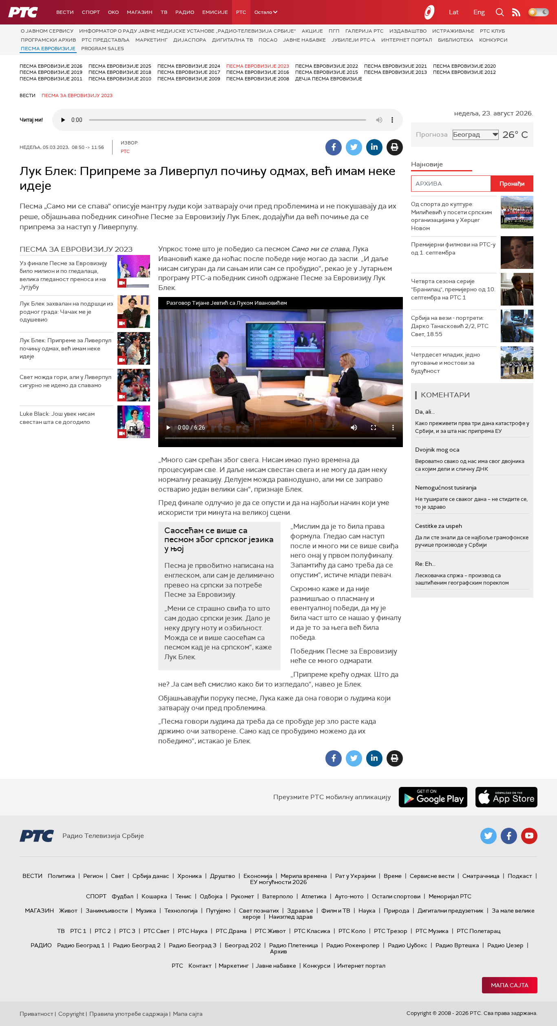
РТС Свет (157, 931)
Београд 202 (243, 945)
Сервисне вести (432, 876)
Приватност (36, 1013)
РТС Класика (312, 931)
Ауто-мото (349, 896)
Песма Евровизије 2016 (257, 72)
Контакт (200, 965)
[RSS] (516, 12)
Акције (312, 31)
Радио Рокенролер (353, 945)
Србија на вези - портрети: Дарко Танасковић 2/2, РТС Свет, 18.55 (449, 325)
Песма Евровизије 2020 (464, 66)
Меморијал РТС (450, 896)
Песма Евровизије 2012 (464, 72)
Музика (146, 910)
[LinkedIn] (374, 147)
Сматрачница (481, 876)
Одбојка (211, 896)
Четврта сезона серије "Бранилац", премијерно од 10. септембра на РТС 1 (453, 289)
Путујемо (218, 910)
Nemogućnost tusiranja (446, 487)
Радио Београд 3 (193, 945)
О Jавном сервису (47, 31)
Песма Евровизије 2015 (326, 72)
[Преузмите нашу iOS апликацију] (506, 797)
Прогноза (432, 134)
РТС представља (106, 40)
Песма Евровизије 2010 (119, 79)
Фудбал (122, 896)
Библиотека (455, 40)
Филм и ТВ (335, 910)
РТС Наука (193, 931)
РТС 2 (103, 931)
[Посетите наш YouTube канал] (529, 836)
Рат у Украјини (355, 876)
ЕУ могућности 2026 (278, 882)
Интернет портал (406, 40)
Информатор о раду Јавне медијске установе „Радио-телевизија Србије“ (187, 31)
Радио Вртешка (457, 945)
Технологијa (181, 910)
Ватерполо (277, 896)
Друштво (222, 876)
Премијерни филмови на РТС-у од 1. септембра (453, 248)
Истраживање (453, 31)
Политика (61, 876)
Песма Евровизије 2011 (51, 79)
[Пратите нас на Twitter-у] (488, 836)
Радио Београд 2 (137, 945)
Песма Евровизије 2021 (395, 66)
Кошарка (154, 896)
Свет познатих (259, 910)
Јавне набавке (304, 40)
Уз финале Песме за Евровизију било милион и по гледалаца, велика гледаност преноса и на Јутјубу (63, 275)
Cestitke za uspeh (438, 526)
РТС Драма (231, 931)
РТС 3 (127, 931)
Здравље (300, 910)
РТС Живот (270, 931)
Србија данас (151, 876)
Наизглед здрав (291, 916)
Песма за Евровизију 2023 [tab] (76, 249)
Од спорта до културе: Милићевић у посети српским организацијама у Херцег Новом (451, 216)
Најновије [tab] (427, 164)
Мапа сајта (509, 985)
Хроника (189, 876)
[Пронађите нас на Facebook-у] (509, 836)
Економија (257, 876)
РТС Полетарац (478, 931)
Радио (184, 12)
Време (393, 876)
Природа (396, 910)
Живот (68, 910)
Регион (93, 876)
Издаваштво (408, 31)
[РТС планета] (429, 12)
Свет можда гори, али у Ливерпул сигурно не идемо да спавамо (65, 381)
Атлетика (314, 896)
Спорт (91, 12)
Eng (479, 12)
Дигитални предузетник (451, 910)
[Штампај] (395, 147)
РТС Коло (352, 931)
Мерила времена (304, 876)
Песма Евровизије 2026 (51, 66)
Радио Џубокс (407, 945)
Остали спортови (396, 896)
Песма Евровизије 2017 (188, 72)
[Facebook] (333, 147)
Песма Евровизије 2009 (188, 79)
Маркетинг (151, 40)
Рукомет (242, 896)
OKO (113, 12)
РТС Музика (432, 931)
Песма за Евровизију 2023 (77, 95)
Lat (454, 12)
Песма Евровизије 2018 (119, 72)
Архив (278, 951)
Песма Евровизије (48, 48)
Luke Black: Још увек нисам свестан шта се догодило (57, 417)
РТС (241, 12)
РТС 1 (78, 931)
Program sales (102, 48)
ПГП (334, 31)
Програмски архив (48, 40)
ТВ (164, 12)
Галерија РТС (364, 31)
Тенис (183, 896)
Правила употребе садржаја (128, 1013)
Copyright (71, 1013)
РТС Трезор (390, 931)
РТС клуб (492, 31)
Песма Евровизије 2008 (257, 79)
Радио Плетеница (293, 945)
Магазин (140, 12)
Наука (367, 910)
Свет (117, 876)
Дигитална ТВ (232, 40)
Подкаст (520, 876)
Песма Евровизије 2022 (326, 66)
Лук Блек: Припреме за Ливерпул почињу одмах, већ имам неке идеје (65, 348)
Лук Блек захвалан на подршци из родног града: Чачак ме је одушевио (66, 311)
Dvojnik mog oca (437, 449)
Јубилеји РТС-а (354, 40)
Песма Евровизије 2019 (51, 72)
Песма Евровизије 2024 (188, 66)
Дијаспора (189, 40)
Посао (268, 40)
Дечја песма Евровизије (328, 79)
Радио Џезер (505, 945)
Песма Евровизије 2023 (257, 66)
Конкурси (493, 40)
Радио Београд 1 (81, 945)
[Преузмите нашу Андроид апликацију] (433, 797)
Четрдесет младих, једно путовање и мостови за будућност (445, 362)
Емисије (215, 12)
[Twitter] (354, 147)
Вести (65, 12)
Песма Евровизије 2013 (395, 72)
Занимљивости (107, 910)
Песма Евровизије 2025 (119, 66)
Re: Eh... (425, 563)
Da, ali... (425, 411)
